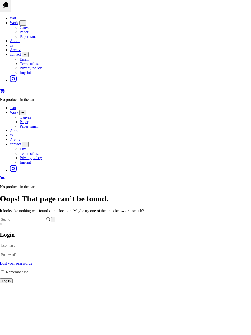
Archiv (15, 50)
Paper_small (29, 36)
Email (24, 59)
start (13, 18)
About (15, 41)
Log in (6, 281)
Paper (24, 32)
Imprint (25, 72)
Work (14, 23)
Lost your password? (16, 263)
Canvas (25, 28)
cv (11, 45)
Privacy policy (31, 68)
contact (15, 54)
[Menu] (5, 6)
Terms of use (29, 64)
